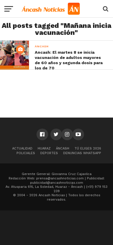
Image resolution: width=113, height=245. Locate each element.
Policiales (26, 153)
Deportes (49, 153)
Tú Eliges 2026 (87, 148)
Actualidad (22, 148)
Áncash (62, 148)
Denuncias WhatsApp (82, 153)
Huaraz (44, 148)
